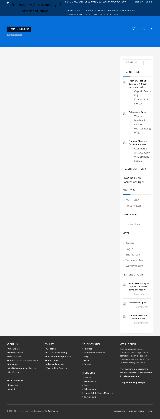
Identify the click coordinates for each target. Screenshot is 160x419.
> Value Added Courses (56, 368)
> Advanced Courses (54, 364)
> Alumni (11, 389)
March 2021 (133, 200)
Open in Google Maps (133, 382)
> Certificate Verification (93, 352)
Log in (129, 249)
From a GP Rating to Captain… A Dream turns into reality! (139, 83)
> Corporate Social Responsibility (22, 360)
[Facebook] (141, 6)
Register (131, 243)
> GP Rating (50, 348)
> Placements (13, 385)
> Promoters (12, 364)
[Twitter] (137, 6)
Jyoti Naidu (130, 178)
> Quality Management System (21, 368)
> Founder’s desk (15, 352)
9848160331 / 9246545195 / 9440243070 (105, 2)
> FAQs (85, 356)
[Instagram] (151, 6)
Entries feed (133, 254)
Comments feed (135, 260)
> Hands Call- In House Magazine (98, 393)
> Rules (85, 360)
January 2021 (133, 205)
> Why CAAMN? (14, 356)
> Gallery (86, 377)
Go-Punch (53, 411)
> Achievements (90, 389)
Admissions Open (137, 112)
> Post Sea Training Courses (58, 356)
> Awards (86, 385)
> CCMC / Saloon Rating (56, 352)
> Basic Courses (52, 360)
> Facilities (87, 348)
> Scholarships (89, 381)
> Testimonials (89, 396)
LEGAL (150, 411)
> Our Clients (13, 372)
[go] (147, 63)
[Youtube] (146, 6)
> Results (86, 364)
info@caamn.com (129, 376)
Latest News (133, 224)
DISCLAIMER (119, 411)
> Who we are (13, 348)
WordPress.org (134, 266)
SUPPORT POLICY (136, 411)
